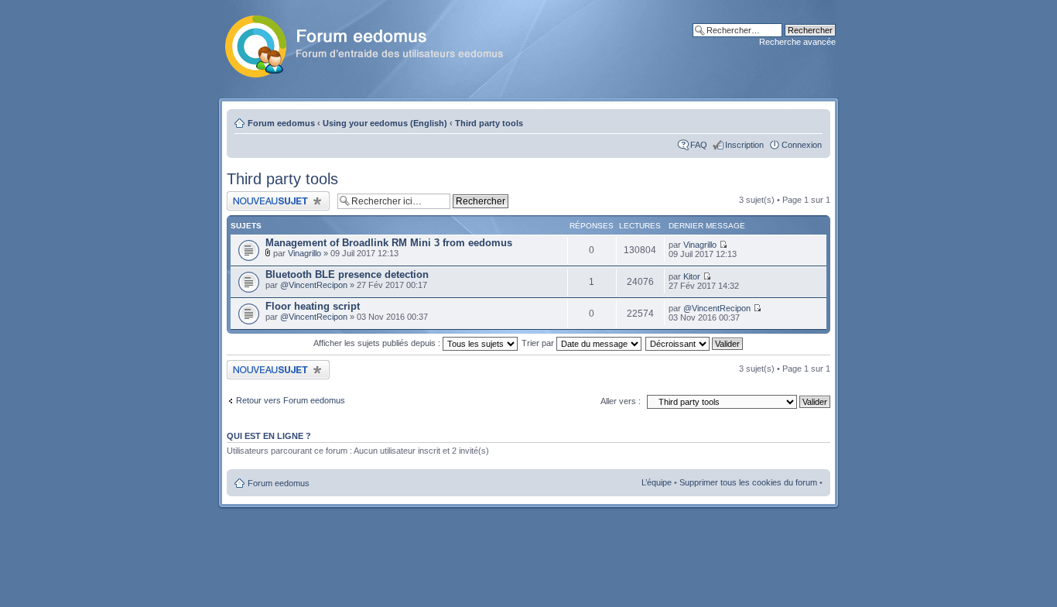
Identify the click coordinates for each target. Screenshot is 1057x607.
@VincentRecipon (313, 285)
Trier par (539, 343)
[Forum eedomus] (376, 43)
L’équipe (656, 482)
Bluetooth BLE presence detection (347, 274)
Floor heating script (312, 306)
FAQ (698, 144)
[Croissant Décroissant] (694, 343)
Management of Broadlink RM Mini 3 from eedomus (388, 243)
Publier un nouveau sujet (273, 196)
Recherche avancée (797, 41)
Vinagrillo (304, 253)
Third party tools (489, 123)
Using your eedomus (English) (385, 123)
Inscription (744, 144)
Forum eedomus (281, 123)
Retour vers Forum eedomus (290, 400)
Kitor (691, 276)
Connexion (802, 144)
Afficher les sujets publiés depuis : (378, 343)
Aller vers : (620, 401)
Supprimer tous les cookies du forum (748, 482)
